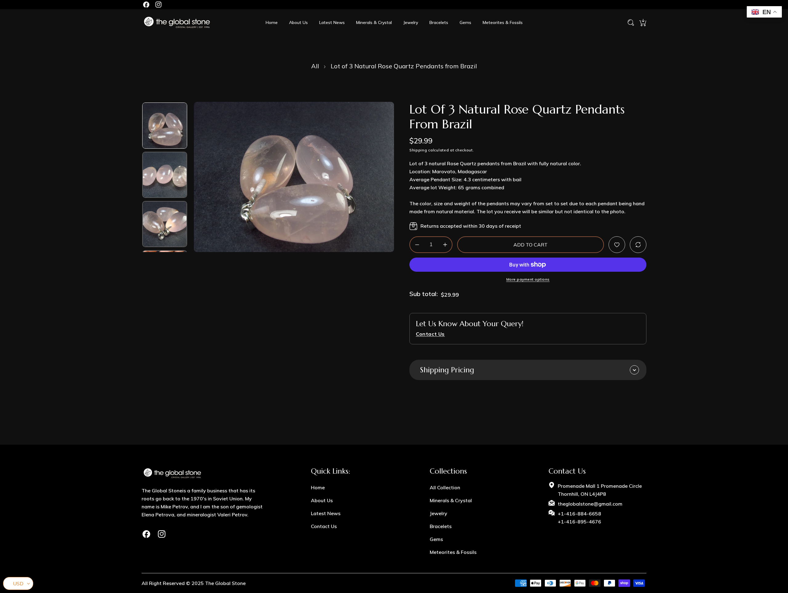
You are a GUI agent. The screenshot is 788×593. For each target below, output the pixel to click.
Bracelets (441, 526)
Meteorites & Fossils (453, 552)
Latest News (325, 513)
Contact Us (324, 526)
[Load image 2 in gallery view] (164, 175)
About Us (322, 500)
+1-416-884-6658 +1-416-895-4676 (579, 518)
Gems (436, 539)
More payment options (528, 279)
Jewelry (438, 513)
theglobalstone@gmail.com (590, 504)
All (315, 66)
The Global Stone (225, 583)
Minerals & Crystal (451, 500)
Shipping (418, 150)
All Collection (445, 487)
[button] (642, 22)
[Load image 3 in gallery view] (164, 224)
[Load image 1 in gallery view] (164, 125)
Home (318, 487)
